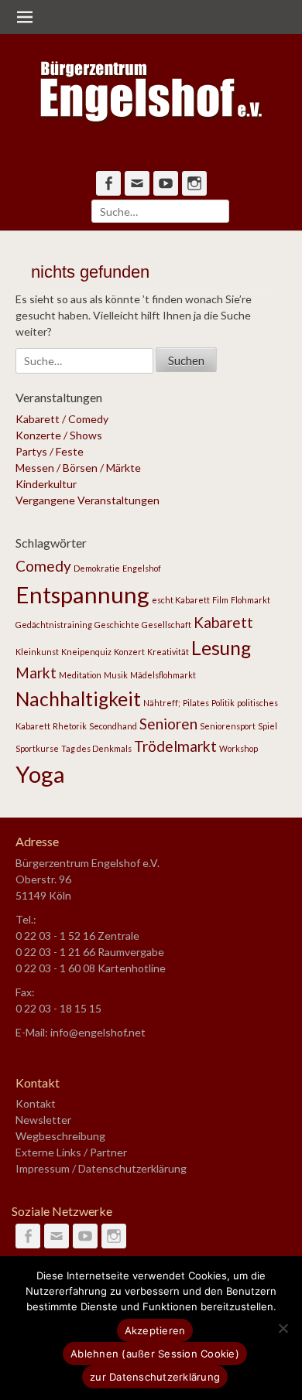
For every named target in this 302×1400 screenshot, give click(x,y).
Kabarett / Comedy (61, 418)
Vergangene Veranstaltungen (87, 500)
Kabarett (223, 622)
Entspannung (82, 594)
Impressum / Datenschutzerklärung (101, 1168)
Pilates (196, 703)
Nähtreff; (161, 703)
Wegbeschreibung (60, 1135)
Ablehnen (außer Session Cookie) (154, 1353)
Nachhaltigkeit (78, 699)
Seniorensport (228, 726)
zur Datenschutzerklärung (155, 1377)
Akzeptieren (155, 1330)
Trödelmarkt (175, 746)
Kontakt (35, 1103)
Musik (116, 675)
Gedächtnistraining (53, 625)
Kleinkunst (37, 652)
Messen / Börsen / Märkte (78, 467)
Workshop (238, 748)
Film (220, 600)
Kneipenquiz (86, 652)
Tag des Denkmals (96, 748)
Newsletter (43, 1119)
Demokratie (97, 568)
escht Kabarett (181, 600)
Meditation (80, 675)
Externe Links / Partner (71, 1152)
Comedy (43, 566)
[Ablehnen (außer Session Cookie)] (282, 1328)
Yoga (40, 773)
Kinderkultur (46, 483)
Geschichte (116, 625)
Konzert (129, 652)
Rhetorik (70, 726)
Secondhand (113, 726)
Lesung (221, 648)
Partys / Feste (49, 451)
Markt (36, 672)
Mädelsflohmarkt (163, 675)
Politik (223, 703)
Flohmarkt (250, 600)
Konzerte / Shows (58, 435)
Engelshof (141, 568)
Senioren (168, 723)
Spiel (267, 726)
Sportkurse (37, 748)
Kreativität (168, 652)
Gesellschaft (166, 625)
